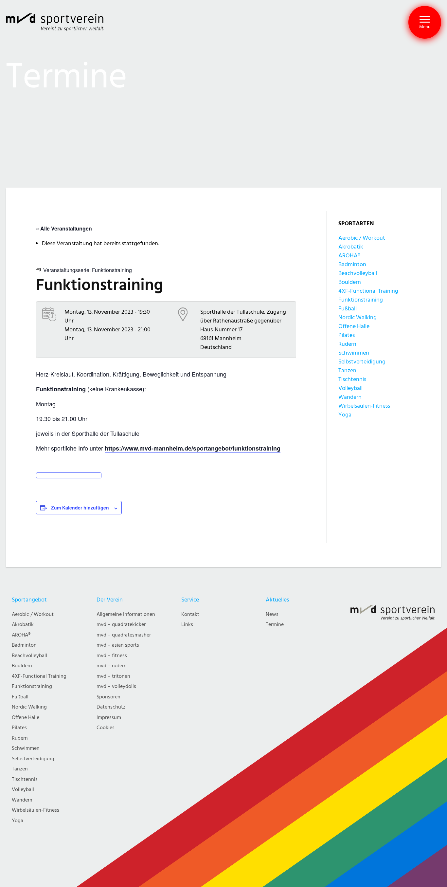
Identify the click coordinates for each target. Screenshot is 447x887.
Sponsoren (108, 696)
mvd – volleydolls (116, 686)
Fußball (347, 309)
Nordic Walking (357, 317)
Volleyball (350, 388)
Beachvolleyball (357, 273)
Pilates (346, 335)
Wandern (350, 397)
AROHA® (349, 255)
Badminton (352, 264)
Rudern (347, 344)
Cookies (106, 727)
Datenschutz (111, 707)
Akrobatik (350, 247)
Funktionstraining (360, 300)
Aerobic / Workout (361, 238)
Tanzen (347, 370)
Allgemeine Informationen (126, 614)
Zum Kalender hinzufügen (80, 507)
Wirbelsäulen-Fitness (364, 406)
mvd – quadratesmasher (124, 635)
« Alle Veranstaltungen (64, 228)
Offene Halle (353, 326)
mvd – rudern (112, 665)
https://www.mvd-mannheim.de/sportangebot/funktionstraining (192, 448)
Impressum (109, 717)
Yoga (344, 415)
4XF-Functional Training (368, 291)
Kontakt (190, 614)
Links (187, 624)
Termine (275, 624)
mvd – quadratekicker (121, 624)
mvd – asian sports (118, 645)
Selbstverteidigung (361, 362)
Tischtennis (352, 379)
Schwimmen (353, 353)
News (272, 614)
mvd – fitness (112, 655)
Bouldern (349, 282)
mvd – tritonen (113, 676)
